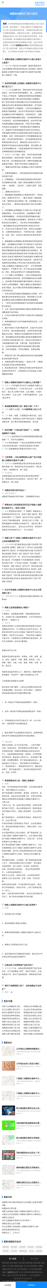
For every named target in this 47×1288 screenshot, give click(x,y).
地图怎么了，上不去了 (11, 1232)
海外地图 (14, 1247)
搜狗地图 (39, 1251)
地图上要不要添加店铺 (11, 1033)
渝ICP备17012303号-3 (23, 1278)
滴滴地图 (31, 1247)
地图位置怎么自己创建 (11, 1223)
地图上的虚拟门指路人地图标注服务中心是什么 (21, 1211)
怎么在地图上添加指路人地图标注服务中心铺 (20, 1226)
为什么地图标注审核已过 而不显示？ (16, 1220)
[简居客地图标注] (10, 4)
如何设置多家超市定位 (11, 1229)
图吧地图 (6, 1247)
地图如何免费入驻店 (32, 1021)
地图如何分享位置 (9, 1208)
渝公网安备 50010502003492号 (15, 1281)
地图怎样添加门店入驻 (11, 1024)
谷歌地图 (6, 1251)
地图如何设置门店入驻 (11, 1027)
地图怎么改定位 (8, 1217)
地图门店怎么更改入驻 (11, 1021)
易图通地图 (23, 1251)
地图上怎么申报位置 (32, 1030)
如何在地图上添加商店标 (33, 1033)
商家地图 (39, 1247)
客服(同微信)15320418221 (39, 3)
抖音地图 (22, 1247)
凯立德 (31, 1251)
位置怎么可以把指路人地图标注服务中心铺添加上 (22, 1214)
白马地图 (14, 1251)
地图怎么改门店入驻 (32, 1024)
